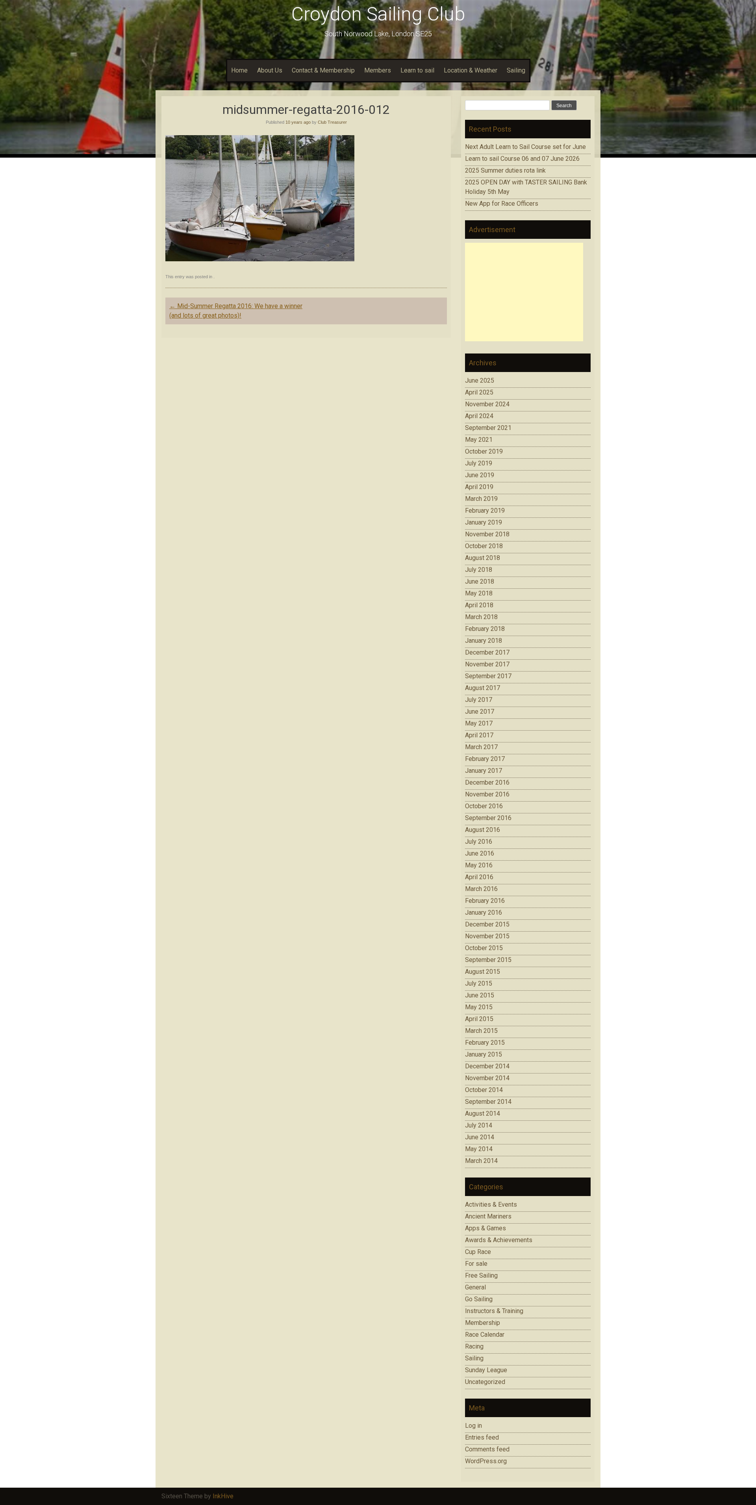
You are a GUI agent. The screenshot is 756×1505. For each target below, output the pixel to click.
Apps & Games (485, 1228)
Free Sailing (481, 1275)
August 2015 (482, 971)
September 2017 (488, 676)
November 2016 (487, 794)
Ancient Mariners (488, 1216)
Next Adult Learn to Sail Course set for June (525, 147)
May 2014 (479, 1149)
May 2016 (479, 865)
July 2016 (478, 841)
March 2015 (481, 1030)
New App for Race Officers (501, 203)
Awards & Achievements (498, 1240)
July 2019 (478, 463)
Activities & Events (491, 1204)
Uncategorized (485, 1382)
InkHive (223, 1496)
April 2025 (479, 392)
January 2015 (483, 1054)
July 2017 (478, 699)
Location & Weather (470, 70)
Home (239, 70)
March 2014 (481, 1161)
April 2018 (479, 605)
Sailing (516, 70)
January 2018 (483, 640)
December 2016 (487, 782)
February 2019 (485, 510)
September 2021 (488, 428)
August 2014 (482, 1113)
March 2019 (481, 498)
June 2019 (479, 475)
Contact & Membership (323, 70)
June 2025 (479, 380)
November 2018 (487, 534)
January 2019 (483, 522)
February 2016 (485, 900)
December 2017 (487, 652)
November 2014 (487, 1078)
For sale (476, 1263)
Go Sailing (479, 1299)
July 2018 (478, 569)
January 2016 (483, 912)
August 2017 (482, 688)
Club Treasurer (332, 122)
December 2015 (487, 924)
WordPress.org (486, 1461)
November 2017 (487, 664)
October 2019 (484, 451)
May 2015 (479, 1007)
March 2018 (481, 617)
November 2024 (487, 404)
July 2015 (478, 983)
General (475, 1287)
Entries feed (482, 1437)
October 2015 (484, 948)
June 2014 (479, 1137)
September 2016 (488, 818)
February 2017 (485, 759)
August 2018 (482, 558)
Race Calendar (484, 1334)
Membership (482, 1322)
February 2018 (485, 629)
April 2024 (479, 416)
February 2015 (485, 1042)
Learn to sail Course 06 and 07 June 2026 (522, 158)
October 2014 (484, 1090)
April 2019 (479, 487)
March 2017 (481, 747)
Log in (473, 1425)
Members (377, 70)
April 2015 (479, 1019)
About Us (269, 70)
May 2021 (479, 439)
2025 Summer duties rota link (505, 170)
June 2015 (479, 995)
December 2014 (487, 1066)
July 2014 (478, 1125)
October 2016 (484, 806)
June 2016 (479, 853)
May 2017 (479, 723)
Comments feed (487, 1449)
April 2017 (479, 735)
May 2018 (479, 593)
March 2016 (481, 889)
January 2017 (483, 770)
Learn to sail (417, 70)
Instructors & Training (494, 1311)
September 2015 (488, 960)
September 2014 (488, 1101)
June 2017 (479, 711)
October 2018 (484, 546)
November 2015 (487, 936)
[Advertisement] (524, 292)
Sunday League (486, 1370)
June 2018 (479, 581)
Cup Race (478, 1252)
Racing (474, 1346)
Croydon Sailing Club (378, 14)
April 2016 (479, 877)
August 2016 (482, 829)
